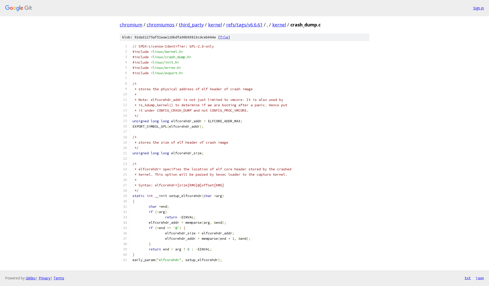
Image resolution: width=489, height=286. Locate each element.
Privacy (44, 278)
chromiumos (160, 25)
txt (468, 278)
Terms (58, 278)
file (224, 37)
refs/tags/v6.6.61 (244, 25)
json (480, 278)
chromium (131, 25)
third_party (191, 25)
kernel (215, 25)
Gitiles (31, 278)
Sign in (478, 8)
